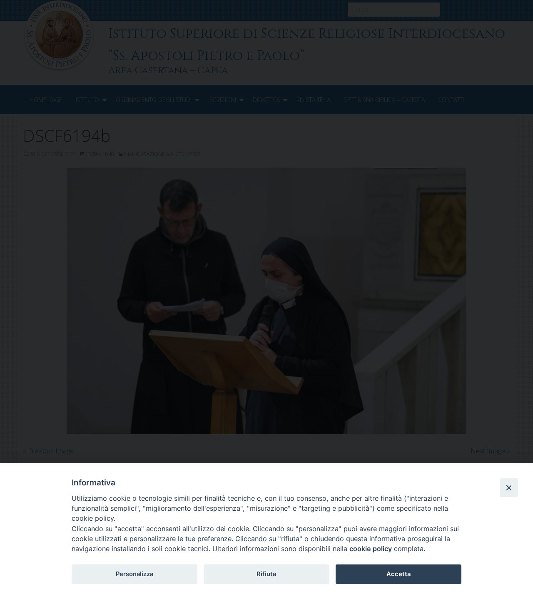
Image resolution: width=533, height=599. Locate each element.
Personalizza (134, 574)
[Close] (509, 487)
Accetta (398, 574)
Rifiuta (266, 574)
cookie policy (370, 548)
